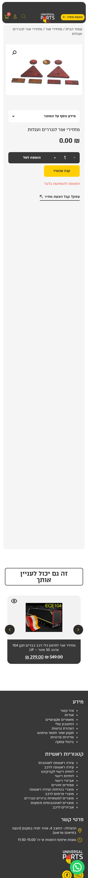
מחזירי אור (53, 29)
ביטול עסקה (64, 742)
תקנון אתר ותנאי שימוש (55, 733)
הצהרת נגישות (63, 728)
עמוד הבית (74, 29)
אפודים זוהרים (62, 785)
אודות (69, 715)
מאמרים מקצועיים (59, 720)
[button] (7, 7)
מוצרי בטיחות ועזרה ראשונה (51, 789)
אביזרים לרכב (63, 807)
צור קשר (67, 711)
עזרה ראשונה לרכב (59, 767)
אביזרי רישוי (64, 781)
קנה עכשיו (62, 171)
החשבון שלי (64, 724)
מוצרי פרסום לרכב (59, 794)
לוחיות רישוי (64, 776)
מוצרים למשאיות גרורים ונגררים (49, 798)
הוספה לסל (32, 158)
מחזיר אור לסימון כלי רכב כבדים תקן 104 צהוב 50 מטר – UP (44, 647)
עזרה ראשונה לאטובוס (56, 763)
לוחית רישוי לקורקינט (57, 772)
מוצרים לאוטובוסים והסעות (52, 803)
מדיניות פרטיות (62, 737)
